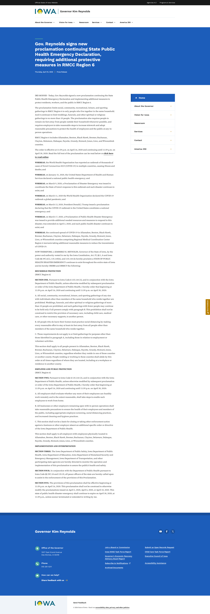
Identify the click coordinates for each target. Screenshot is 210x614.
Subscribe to (116, 563)
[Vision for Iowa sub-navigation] (74, 22)
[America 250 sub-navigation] (132, 22)
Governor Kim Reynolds (75, 11)
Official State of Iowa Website (46, 3)
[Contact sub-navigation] (114, 22)
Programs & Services (167, 3)
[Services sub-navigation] (101, 22)
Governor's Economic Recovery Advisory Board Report (118, 557)
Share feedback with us (52, 580)
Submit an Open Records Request (159, 547)
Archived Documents (114, 568)
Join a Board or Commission (117, 547)
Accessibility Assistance (155, 563)
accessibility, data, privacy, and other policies (112, 607)
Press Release (62, 72)
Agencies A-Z (152, 3)
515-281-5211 (46, 567)
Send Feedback (79, 603)
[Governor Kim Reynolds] (46, 11)
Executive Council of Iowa (156, 556)
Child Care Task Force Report (157, 552)
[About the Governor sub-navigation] (54, 22)
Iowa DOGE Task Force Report (118, 552)
